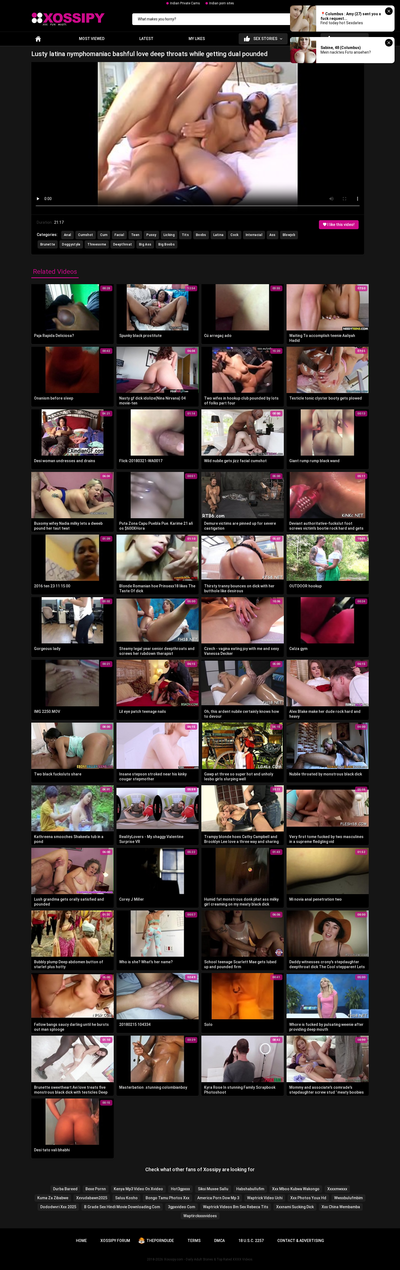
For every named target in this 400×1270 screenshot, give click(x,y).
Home (38, 39)
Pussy (151, 235)
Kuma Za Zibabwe (52, 1198)
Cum (103, 235)
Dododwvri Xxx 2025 (58, 1207)
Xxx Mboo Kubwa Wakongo (295, 1189)
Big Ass (145, 244)
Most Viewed (91, 38)
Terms (194, 1240)
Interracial (254, 235)
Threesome (96, 244)
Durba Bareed (65, 1189)
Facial (119, 235)
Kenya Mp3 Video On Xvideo (138, 1189)
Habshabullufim (250, 1189)
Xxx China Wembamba (341, 1207)
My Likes (197, 38)
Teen (135, 235)
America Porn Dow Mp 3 (218, 1198)
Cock (234, 235)
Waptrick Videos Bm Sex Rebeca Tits (235, 1207)
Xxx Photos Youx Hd (308, 1198)
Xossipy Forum (115, 1240)
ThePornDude (160, 1240)
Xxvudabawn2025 (91, 1198)
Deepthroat (122, 244)
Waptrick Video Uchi (264, 1198)
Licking (169, 235)
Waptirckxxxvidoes (200, 1216)
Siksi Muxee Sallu (213, 1189)
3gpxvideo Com (181, 1207)
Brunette (47, 244)
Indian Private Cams (185, 3)
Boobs (201, 235)
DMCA (219, 1240)
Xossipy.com (173, 1259)
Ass (272, 235)
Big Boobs (166, 244)
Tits (185, 235)
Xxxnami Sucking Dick (295, 1207)
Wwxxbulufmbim (348, 1198)
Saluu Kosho (126, 1198)
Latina (218, 235)
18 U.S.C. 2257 (251, 1240)
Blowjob (289, 235)
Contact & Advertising (300, 1240)
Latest (146, 38)
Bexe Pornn (95, 1189)
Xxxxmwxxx (337, 1189)
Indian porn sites (221, 3)
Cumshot (85, 235)
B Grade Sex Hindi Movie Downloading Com (122, 1207)
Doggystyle (71, 244)
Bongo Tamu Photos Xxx (167, 1198)
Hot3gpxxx (180, 1189)
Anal (67, 235)
